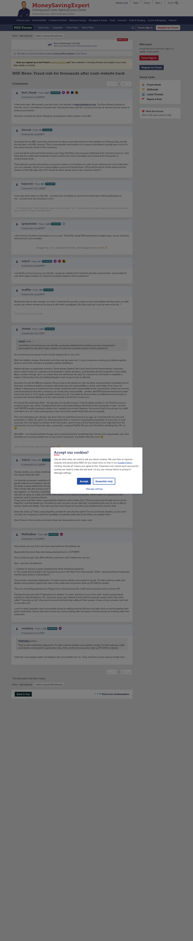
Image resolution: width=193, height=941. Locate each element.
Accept (84, 481)
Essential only (104, 481)
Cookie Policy (125, 462)
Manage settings (94, 488)
